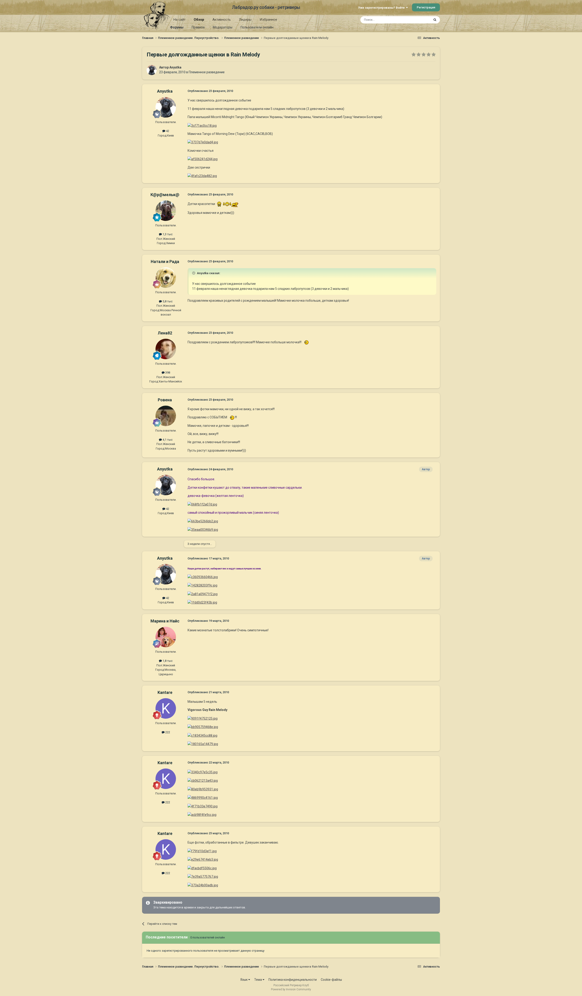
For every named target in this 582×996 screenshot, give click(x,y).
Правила (198, 27)
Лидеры (245, 20)
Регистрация (426, 7)
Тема (258, 979)
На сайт (179, 20)
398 (167, 372)
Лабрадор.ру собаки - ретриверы (266, 7)
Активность (221, 20)
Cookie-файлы (331, 979)
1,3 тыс (167, 234)
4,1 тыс (167, 439)
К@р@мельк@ (165, 194)
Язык (244, 979)
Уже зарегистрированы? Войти (382, 7)
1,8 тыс (167, 660)
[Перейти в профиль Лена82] (166, 349)
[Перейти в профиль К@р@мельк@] (166, 210)
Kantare (165, 692)
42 (167, 131)
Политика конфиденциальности (292, 979)
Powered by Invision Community (291, 989)
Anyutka (175, 67)
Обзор (199, 20)
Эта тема (418, 19)
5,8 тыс (167, 301)
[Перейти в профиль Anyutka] (152, 70)
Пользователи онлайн (257, 27)
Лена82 (165, 333)
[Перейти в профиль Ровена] (166, 416)
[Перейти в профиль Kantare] (166, 708)
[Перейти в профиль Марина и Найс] (166, 637)
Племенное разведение (207, 72)
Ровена (165, 399)
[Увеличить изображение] (219, 204)
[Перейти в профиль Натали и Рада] (166, 277)
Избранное (268, 20)
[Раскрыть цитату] (194, 273)
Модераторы (222, 27)
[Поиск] (435, 19)
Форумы (176, 27)
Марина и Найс (165, 621)
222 (167, 732)
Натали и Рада (165, 261)
